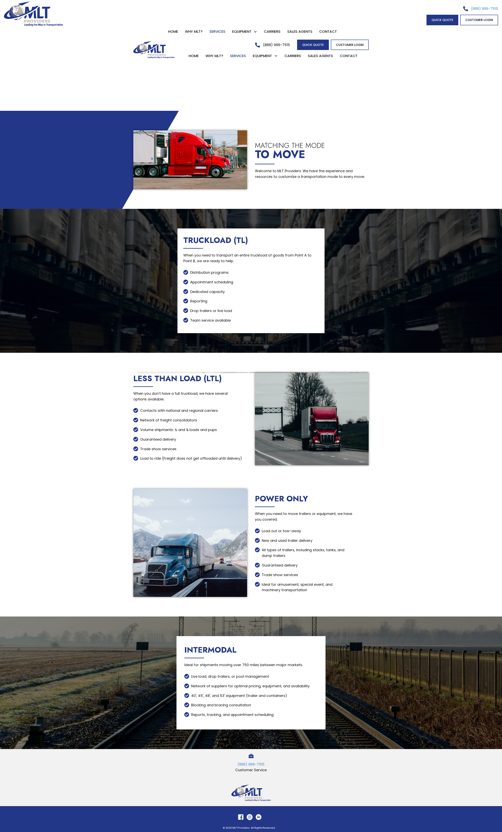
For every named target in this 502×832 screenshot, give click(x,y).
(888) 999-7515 (484, 8)
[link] (173, 32)
